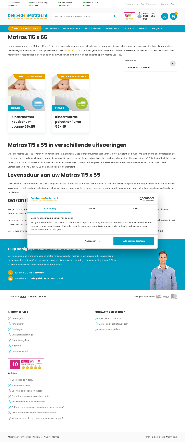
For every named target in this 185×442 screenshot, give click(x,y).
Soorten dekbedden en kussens (28, 390)
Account (164, 16)
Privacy (47, 436)
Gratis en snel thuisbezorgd (65, 3)
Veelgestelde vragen (22, 379)
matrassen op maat (73, 50)
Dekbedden (110, 28)
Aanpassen (90, 241)
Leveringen (17, 318)
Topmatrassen (93, 28)
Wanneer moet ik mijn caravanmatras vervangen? (37, 418)
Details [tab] (92, 208)
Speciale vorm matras (110, 318)
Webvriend (171, 436)
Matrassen (51, 28)
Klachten (16, 345)
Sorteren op (130, 60)
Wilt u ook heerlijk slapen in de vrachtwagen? (34, 412)
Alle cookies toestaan (134, 241)
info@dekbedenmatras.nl (47, 278)
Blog (142, 4)
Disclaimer (37, 436)
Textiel (140, 28)
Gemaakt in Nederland (14, 3)
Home (23, 296)
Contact (173, 4)
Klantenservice (152, 4)
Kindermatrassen (72, 28)
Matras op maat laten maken (113, 323)
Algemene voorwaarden (19, 436)
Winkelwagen (173, 16)
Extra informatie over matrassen (28, 401)
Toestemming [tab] (49, 208)
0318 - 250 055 (149, 18)
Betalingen (17, 329)
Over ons (164, 4)
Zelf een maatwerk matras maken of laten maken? (38, 407)
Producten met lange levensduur (38, 3)
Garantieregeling (20, 340)
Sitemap (56, 436)
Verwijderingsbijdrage (22, 334)
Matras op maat (131, 4)
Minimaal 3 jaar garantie (90, 3)
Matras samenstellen (109, 329)
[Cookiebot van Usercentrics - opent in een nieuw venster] (141, 199)
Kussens (127, 28)
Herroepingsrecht (20, 351)
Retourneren (18, 323)
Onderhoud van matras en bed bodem (31, 396)
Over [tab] (135, 208)
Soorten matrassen (21, 385)
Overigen (155, 28)
